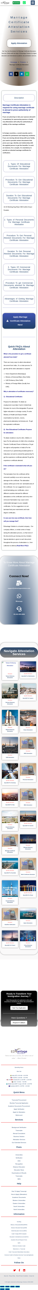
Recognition (19, 1164)
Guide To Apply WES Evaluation (19, 1233)
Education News (19, 1170)
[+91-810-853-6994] (19, 609)
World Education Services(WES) (19, 1230)
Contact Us (31, 1275)
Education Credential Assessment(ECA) (19, 1236)
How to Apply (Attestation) (19, 1194)
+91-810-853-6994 (19, 614)
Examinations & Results (19, 1173)
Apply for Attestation (19, 1112)
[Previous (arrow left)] (2, 1289)
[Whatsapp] (19, 596)
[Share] (12, 1286)
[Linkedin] (24, 1270)
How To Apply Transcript (19, 1191)
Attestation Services (19, 1139)
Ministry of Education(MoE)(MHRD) (19, 1224)
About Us (6, 1275)
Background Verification (19, 1127)
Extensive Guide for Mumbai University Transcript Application (19, 1255)
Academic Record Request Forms (19, 1239)
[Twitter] (14, 1270)
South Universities (19, 1206)
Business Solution (19, 1136)
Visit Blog (19, 1221)
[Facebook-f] (19, 1270)
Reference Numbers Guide (19, 1246)
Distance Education (19, 1167)
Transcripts (19, 1130)
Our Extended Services (19, 1142)
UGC (19, 1161)
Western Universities (19, 1200)
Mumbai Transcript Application (19, 1103)
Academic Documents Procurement (19, 1106)
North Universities (19, 1209)
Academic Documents (19, 1197)
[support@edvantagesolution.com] (19, 583)
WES (19, 1179)
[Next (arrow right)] (7, 1289)
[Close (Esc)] (17, 1286)
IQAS (19, 1242)
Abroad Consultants (19, 1133)
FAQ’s (19, 1258)
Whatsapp (19, 601)
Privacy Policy (12, 1275)
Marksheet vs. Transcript (19, 1249)
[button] (33, 2)
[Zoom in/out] (2, 1286)
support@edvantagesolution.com (19, 588)
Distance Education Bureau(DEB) (19, 1227)
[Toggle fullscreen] (7, 1286)
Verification (19, 1158)
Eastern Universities (19, 1203)
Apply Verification (19, 1109)
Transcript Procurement (19, 1100)
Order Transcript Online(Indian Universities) (19, 1252)
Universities (19, 1155)
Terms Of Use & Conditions (22, 1275)
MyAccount (19, 1115)
